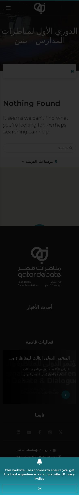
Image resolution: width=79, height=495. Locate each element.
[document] (39, 247)
